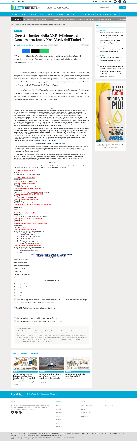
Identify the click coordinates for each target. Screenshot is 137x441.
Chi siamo (95, 1)
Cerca (122, 7)
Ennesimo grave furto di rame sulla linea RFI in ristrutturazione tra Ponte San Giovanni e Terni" (77, 19)
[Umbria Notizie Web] (40, 7)
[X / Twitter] (119, 1)
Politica (23, 14)
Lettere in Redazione (104, 14)
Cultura (51, 14)
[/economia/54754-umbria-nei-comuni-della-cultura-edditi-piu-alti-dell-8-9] (77, 363)
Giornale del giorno (106, 1)
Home (12, 24)
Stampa (86, 45)
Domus (14, 14)
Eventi (68, 14)
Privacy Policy (109, 406)
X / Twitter (35, 51)
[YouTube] (115, 1)
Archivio (83, 409)
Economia (42, 14)
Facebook (25, 51)
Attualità (32, 14)
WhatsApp (45, 51)
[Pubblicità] (110, 116)
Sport (75, 14)
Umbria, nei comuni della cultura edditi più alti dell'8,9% (76, 375)
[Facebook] (124, 1)
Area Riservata (84, 416)
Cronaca (60, 14)
